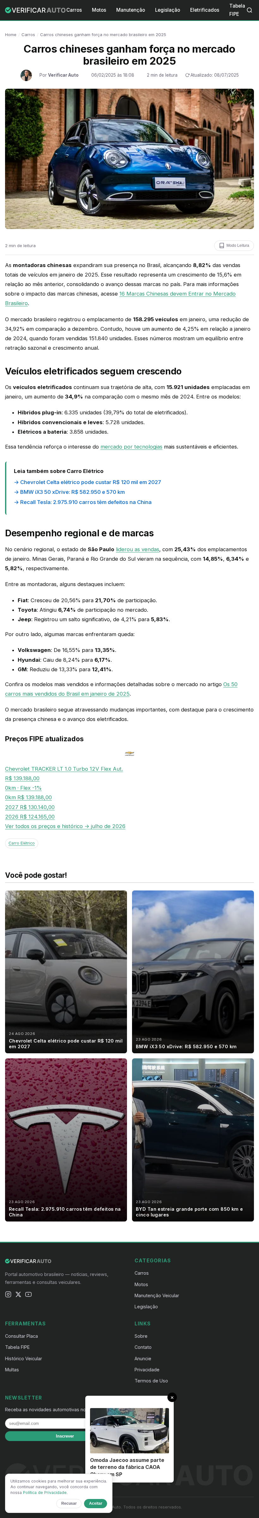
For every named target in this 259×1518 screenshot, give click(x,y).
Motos (99, 10)
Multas (12, 1369)
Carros (74, 10)
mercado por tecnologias (131, 446)
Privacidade (147, 1369)
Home (10, 34)
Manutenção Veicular (157, 1295)
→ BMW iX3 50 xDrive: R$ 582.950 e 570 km (69, 492)
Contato (143, 1347)
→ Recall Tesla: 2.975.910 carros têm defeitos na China (83, 502)
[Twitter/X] (18, 1295)
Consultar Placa (21, 1336)
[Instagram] (8, 1295)
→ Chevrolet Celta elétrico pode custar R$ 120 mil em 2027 (87, 482)
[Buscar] (249, 10)
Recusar (69, 1503)
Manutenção (130, 10)
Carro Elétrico (22, 843)
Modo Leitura (237, 245)
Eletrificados (204, 10)
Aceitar (95, 1503)
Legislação (167, 10)
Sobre (141, 1336)
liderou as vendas (137, 549)
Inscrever (65, 1436)
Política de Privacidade (45, 1492)
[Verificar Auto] (35, 10)
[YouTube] (28, 1295)
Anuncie (143, 1358)
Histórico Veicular (23, 1358)
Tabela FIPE (17, 1347)
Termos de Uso (151, 1380)
